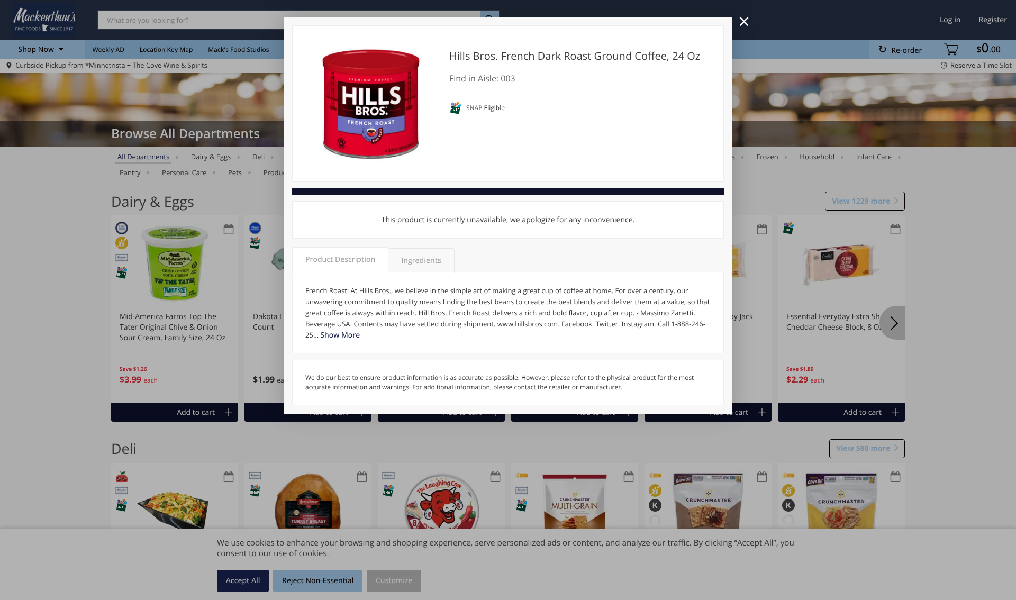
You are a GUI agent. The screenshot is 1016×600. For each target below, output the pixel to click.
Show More (340, 335)
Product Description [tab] (340, 259)
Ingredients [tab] (421, 261)
